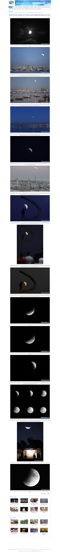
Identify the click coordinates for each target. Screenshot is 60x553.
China (9, 12)
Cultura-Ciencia (35, 12)
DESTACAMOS (13, 497)
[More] (48, 493)
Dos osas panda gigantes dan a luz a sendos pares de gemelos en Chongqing (34, 504)
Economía (20, 12)
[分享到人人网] (46, 493)
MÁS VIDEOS (13, 518)
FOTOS (10, 11)
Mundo (12, 12)
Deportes (24, 12)
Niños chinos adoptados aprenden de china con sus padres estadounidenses (44, 533)
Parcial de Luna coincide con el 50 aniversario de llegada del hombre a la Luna (44, 504)
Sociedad (40, 12)
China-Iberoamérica (29, 12)
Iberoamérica (16, 12)
